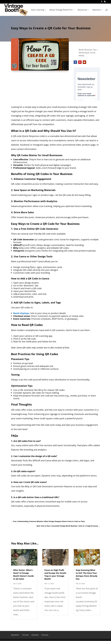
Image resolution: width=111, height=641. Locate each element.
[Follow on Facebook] (75, 62)
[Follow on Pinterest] (80, 62)
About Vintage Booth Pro (61, 10)
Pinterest (45, 635)
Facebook (35, 635)
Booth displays (21, 313)
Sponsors (96, 10)
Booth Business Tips (87, 49)
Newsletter (15, 635)
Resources (82, 10)
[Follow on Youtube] (84, 62)
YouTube (25, 635)
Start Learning (37, 10)
